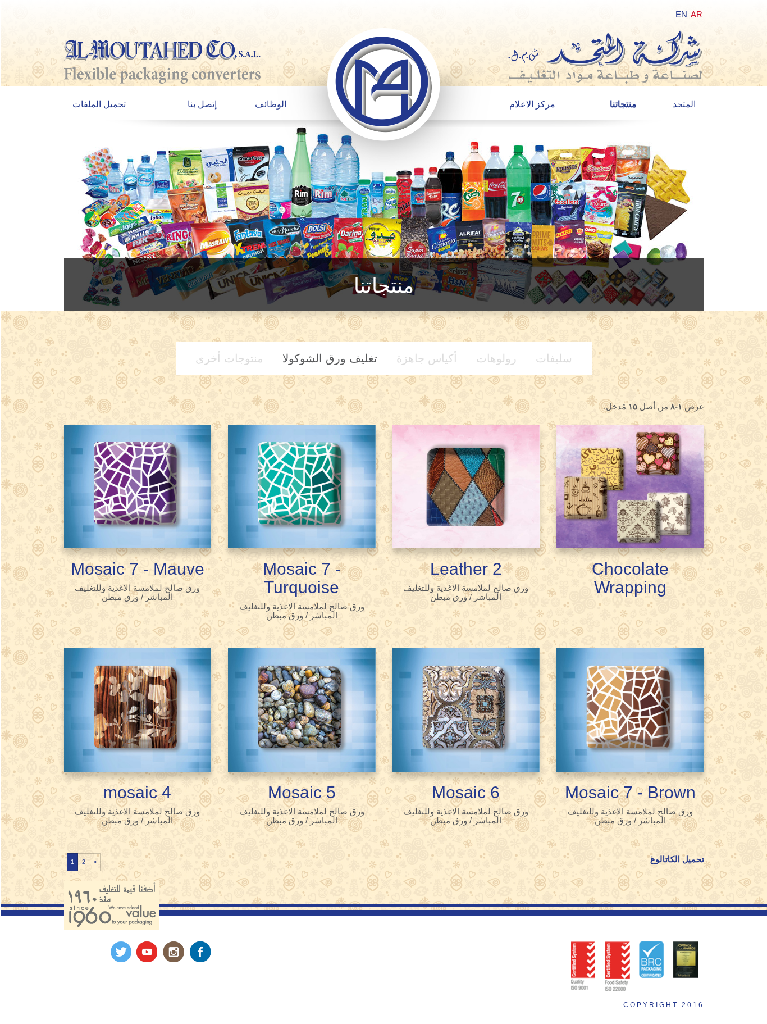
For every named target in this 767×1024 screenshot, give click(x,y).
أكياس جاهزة (426, 358)
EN (681, 14)
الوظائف (270, 104)
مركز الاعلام (532, 104)
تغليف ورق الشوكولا (329, 358)
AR (696, 14)
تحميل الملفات (99, 104)
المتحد (684, 104)
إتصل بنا (202, 104)
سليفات (554, 358)
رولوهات (496, 358)
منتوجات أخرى (229, 358)
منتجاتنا (623, 104)
